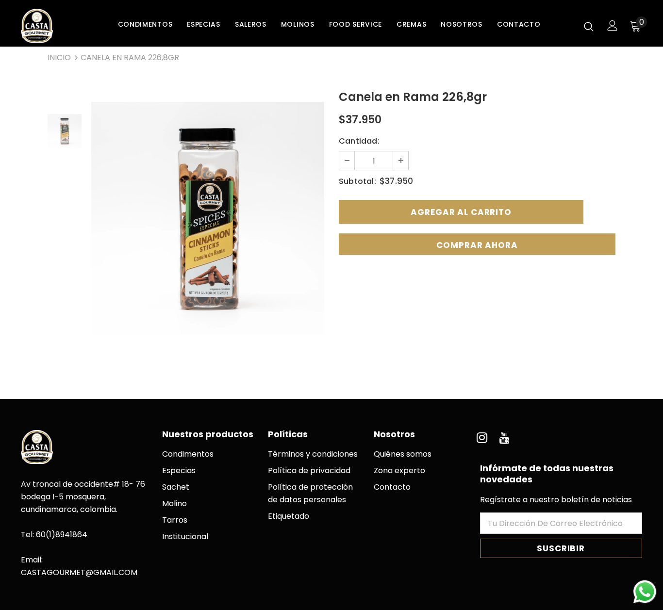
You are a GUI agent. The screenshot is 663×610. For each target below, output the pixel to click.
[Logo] (55, 26)
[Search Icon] (589, 26)
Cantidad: (359, 141)
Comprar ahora (476, 245)
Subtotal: (357, 181)
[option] (207, 218)
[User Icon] (612, 25)
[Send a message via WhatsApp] (644, 591)
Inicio (59, 57)
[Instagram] (482, 438)
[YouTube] (505, 438)
